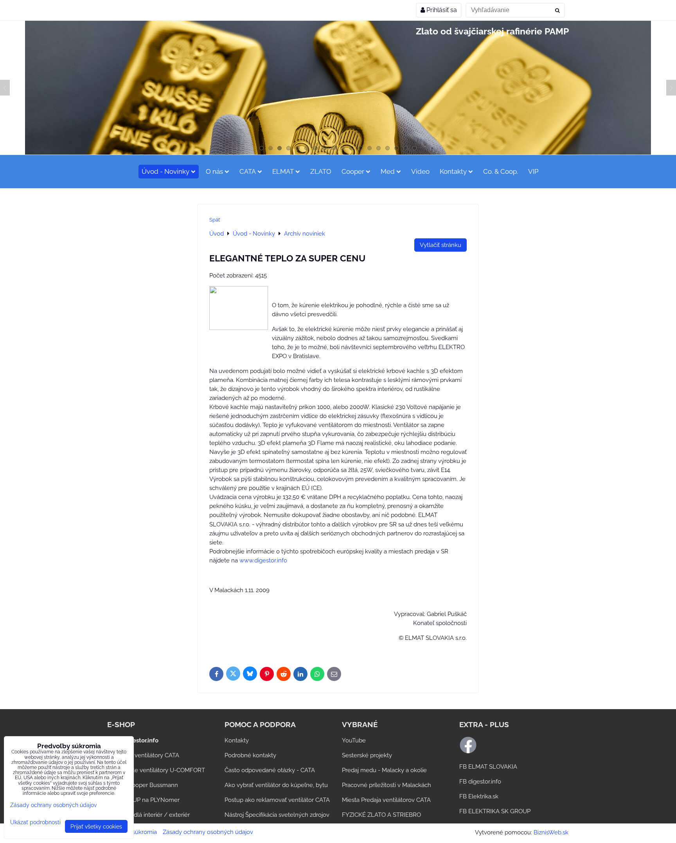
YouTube (354, 740)
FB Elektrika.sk (478, 796)
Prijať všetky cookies (96, 826)
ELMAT (283, 171)
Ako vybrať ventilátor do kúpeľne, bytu (276, 785)
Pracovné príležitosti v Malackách (386, 785)
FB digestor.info (480, 781)
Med (388, 171)
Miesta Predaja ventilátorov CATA (386, 799)
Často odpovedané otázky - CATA (270, 770)
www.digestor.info (263, 560)
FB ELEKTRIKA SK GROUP (494, 811)
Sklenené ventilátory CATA (143, 755)
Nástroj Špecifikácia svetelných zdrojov (277, 814)
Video (420, 171)
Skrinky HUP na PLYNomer (143, 799)
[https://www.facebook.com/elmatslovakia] (468, 751)
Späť (214, 220)
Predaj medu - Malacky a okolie (384, 770)
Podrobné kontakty (250, 755)
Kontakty (453, 171)
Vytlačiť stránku (440, 245)
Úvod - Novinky (165, 171)
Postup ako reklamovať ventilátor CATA (277, 799)
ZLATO (320, 171)
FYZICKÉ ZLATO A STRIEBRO (381, 814)
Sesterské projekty (367, 755)
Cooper (353, 171)
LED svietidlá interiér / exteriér (148, 814)
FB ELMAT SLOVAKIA (488, 766)
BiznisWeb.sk (551, 832)
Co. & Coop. (500, 171)
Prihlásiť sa (441, 10)
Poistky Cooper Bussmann (142, 785)
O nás (214, 171)
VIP (533, 171)
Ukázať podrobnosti (35, 822)
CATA (247, 171)
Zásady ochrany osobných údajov (208, 832)
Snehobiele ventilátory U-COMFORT (156, 770)
